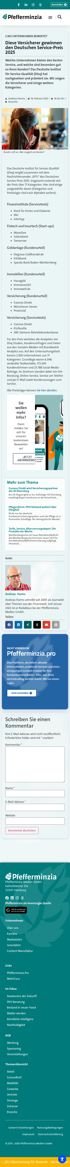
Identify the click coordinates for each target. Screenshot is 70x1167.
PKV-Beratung (16, 1002)
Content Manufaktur (20, 951)
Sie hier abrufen (47, 390)
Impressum (28, 1134)
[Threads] (22, 898)
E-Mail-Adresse (15, 801)
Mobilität (12, 1083)
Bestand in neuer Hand (21, 1007)
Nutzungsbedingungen (50, 1127)
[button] (50, 17)
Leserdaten (14, 945)
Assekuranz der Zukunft (22, 996)
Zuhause (12, 1106)
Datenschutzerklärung (50, 1134)
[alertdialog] (35, 1162)
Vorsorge (12, 1100)
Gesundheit (14, 1077)
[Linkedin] (12, 898)
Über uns (12, 928)
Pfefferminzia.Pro (18, 973)
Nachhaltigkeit (16, 1025)
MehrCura (13, 979)
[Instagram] (17, 898)
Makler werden (16, 1013)
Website (10, 815)
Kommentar (13, 744)
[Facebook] (7, 898)
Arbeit (10, 1071)
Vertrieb (12, 1094)
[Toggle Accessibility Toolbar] (62, 1159)
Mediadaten (14, 939)
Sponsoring (14, 1048)
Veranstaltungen (17, 1054)
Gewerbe (12, 1089)
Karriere (12, 934)
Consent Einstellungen (21, 1127)
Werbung (13, 1043)
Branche (13, 101)
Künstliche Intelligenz (20, 1019)
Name (10, 788)
